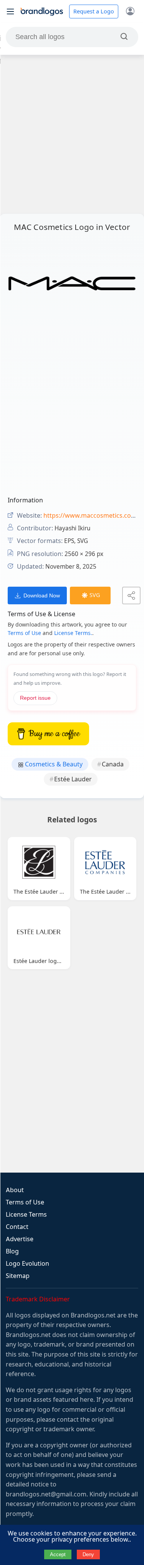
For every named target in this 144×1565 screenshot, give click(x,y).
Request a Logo (93, 11)
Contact (17, 1227)
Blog (12, 1251)
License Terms (26, 1215)
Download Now (41, 595)
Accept (58, 1554)
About (15, 1190)
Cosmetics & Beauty (53, 764)
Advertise (19, 1239)
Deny (88, 1554)
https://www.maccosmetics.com (90, 516)
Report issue (35, 698)
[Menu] (10, 11)
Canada (113, 764)
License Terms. (73, 633)
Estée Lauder (73, 779)
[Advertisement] (72, 134)
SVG (94, 595)
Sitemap (18, 1276)
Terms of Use (24, 633)
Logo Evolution (27, 1264)
